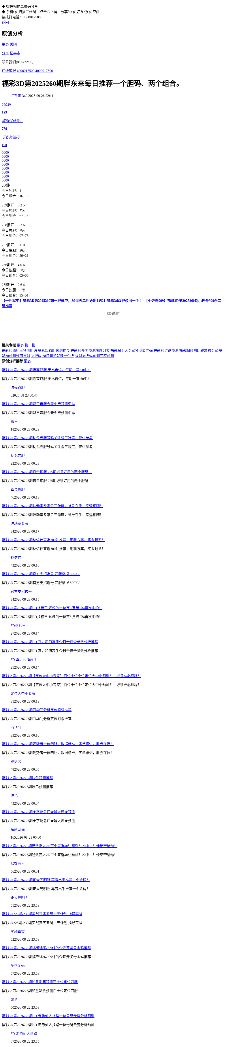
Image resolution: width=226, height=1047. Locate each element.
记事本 (15, 53)
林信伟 (16, 557)
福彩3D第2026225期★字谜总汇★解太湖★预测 (38, 812)
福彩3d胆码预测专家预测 (94, 356)
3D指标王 (18, 625)
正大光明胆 (19, 898)
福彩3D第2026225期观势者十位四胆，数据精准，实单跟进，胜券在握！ (58, 744)
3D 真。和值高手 (24, 659)
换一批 (30, 345)
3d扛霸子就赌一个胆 (58, 356)
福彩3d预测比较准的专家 (198, 350)
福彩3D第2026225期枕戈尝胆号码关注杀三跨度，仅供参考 (47, 438)
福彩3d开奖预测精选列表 (90, 350)
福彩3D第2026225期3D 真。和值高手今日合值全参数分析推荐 (50, 642)
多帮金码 (18, 966)
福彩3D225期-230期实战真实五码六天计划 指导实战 (42, 914)
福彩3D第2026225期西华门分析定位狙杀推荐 (37, 710)
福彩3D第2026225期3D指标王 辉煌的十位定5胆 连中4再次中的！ (52, 608)
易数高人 (18, 864)
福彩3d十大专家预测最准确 (131, 350)
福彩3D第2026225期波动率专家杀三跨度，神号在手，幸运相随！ (52, 506)
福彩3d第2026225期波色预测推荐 (27, 778)
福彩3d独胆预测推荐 (54, 350)
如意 (14, 1000)
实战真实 (18, 932)
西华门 (16, 727)
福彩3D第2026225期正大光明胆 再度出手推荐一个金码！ (46, 880)
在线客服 (9, 71)
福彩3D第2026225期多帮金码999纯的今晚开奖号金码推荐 (46, 948)
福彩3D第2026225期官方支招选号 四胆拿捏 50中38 (41, 574)
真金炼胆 (18, 489)
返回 (5, 22)
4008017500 (25, 71)
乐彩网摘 (18, 830)
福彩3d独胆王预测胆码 (19, 350)
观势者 (16, 762)
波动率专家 (19, 523)
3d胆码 (36, 356)
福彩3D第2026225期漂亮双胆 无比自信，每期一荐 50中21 (46, 370)
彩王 (14, 421)
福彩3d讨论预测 (166, 350)
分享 (5, 53)
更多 (5, 44)
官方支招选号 (21, 591)
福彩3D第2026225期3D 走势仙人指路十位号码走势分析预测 (48, 1016)
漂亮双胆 (18, 387)
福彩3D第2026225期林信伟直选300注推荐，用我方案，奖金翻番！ (53, 540)
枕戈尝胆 (18, 455)
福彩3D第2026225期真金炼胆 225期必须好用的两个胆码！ (47, 472)
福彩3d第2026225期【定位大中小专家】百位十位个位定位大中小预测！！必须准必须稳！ (71, 676)
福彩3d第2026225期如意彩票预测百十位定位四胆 (40, 982)
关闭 (13, 44)
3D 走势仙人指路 (24, 1034)
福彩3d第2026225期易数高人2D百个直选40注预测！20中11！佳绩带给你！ (59, 846)
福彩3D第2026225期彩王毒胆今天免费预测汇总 (38, 404)
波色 (14, 796)
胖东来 (16, 96)
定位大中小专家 (23, 693)
